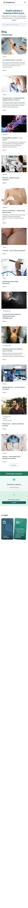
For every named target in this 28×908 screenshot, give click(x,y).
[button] (24, 2)
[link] (9, 2)
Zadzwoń (14, 502)
